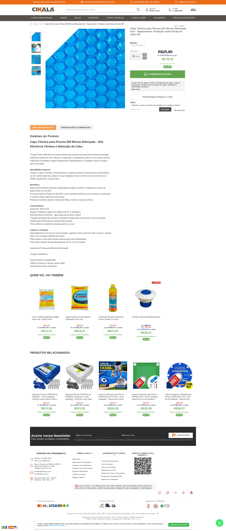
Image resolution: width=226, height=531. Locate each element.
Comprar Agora (159, 74)
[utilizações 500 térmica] (36, 71)
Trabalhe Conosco (79, 474)
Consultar (165, 109)
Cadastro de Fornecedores (82, 468)
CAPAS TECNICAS (115, 18)
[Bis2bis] (148, 508)
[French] (8, 527)
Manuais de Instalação (109, 479)
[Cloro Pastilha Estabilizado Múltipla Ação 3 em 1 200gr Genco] (46, 298)
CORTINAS (93, 18)
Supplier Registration (80, 471)
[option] (36, 37)
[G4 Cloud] (155, 508)
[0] (194, 9)
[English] (16, 527)
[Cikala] (43, 10)
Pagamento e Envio (108, 470)
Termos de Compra (108, 467)
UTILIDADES (159, 18)
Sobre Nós (76, 459)
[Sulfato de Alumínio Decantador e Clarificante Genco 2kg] (79, 298)
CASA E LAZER (138, 18)
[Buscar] (138, 10)
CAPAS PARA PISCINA (41, 18)
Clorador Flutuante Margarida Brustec (146, 317)
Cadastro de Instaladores (81, 465)
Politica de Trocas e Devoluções (113, 473)
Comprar (46, 343)
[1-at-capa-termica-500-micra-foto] (36, 37)
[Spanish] (12, 527)
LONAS (63, 18)
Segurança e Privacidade (81, 462)
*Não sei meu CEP (179, 110)
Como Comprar (107, 464)
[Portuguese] (4, 527)
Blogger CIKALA (78, 477)
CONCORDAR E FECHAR (178, 525)
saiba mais (135, 89)
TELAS (77, 18)
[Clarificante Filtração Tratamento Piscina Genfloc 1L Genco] (113, 298)
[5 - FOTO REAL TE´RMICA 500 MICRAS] (36, 60)
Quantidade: (134, 51)
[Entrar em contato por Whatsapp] (219, 523)
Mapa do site (136, 519)
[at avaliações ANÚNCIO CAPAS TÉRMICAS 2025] (36, 48)
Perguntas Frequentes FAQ (111, 476)
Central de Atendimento (110, 461)
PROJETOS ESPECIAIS (184, 18)
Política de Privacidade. (57, 525)
